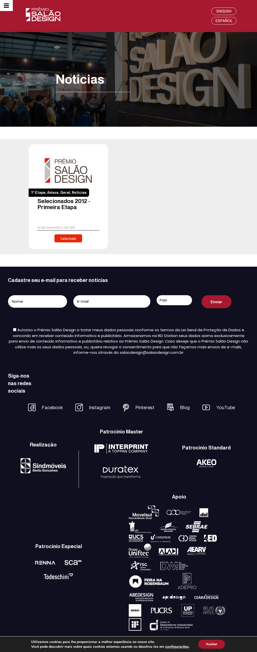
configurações (177, 646)
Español (224, 21)
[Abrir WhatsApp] (244, 639)
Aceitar (211, 644)
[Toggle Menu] (6, 5)
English (224, 11)
